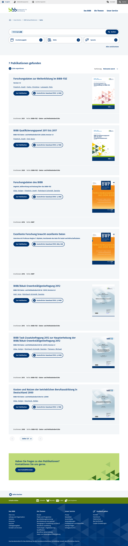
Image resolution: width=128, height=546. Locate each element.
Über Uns (12, 515)
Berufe (39, 515)
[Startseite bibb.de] (21, 10)
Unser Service (112, 11)
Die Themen (99, 11)
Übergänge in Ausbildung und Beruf (48, 523)
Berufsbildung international (45, 521)
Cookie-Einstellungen (100, 523)
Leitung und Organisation (17, 517)
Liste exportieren (18, 68)
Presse (67, 515)
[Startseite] (10, 20)
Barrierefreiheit (98, 521)
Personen (12, 521)
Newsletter (68, 517)
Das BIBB (87, 11)
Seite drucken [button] (17, 494)
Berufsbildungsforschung (45, 519)
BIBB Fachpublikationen (30, 20)
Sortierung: (98, 69)
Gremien (11, 519)
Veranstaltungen (70, 521)
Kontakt (95, 515)
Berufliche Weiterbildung (45, 532)
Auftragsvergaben (14, 525)
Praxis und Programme (44, 517)
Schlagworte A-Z (70, 528)
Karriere (11, 523)
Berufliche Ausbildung (44, 525)
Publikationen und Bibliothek (74, 523)
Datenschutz (97, 519)
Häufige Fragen (69, 525)
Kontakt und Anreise (15, 528)
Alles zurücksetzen (112, 47)
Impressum (96, 517)
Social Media (69, 519)
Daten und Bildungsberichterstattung (48, 534)
